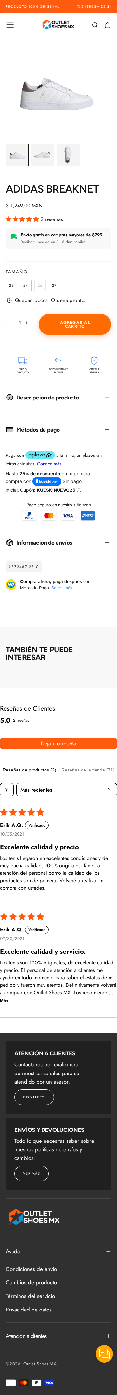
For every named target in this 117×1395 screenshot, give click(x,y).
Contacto (34, 1097)
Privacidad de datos (29, 1309)
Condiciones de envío (31, 1269)
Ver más (31, 1173)
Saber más (61, 587)
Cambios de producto (31, 1282)
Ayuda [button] (13, 1251)
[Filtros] (7, 789)
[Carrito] (107, 25)
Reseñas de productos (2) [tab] (29, 769)
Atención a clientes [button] (26, 1336)
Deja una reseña (58, 743)
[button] (10, 24)
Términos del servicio (30, 1296)
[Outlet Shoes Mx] (34, 1217)
